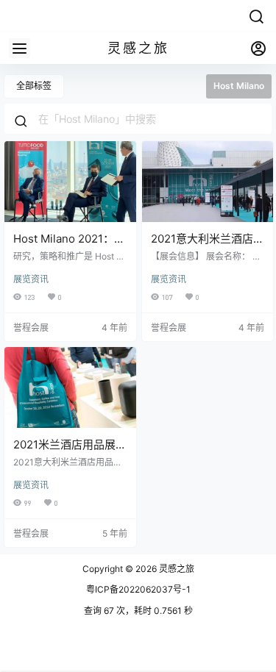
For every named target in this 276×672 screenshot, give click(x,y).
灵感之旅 (175, 568)
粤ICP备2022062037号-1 (138, 589)
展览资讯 (31, 279)
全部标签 (34, 85)
